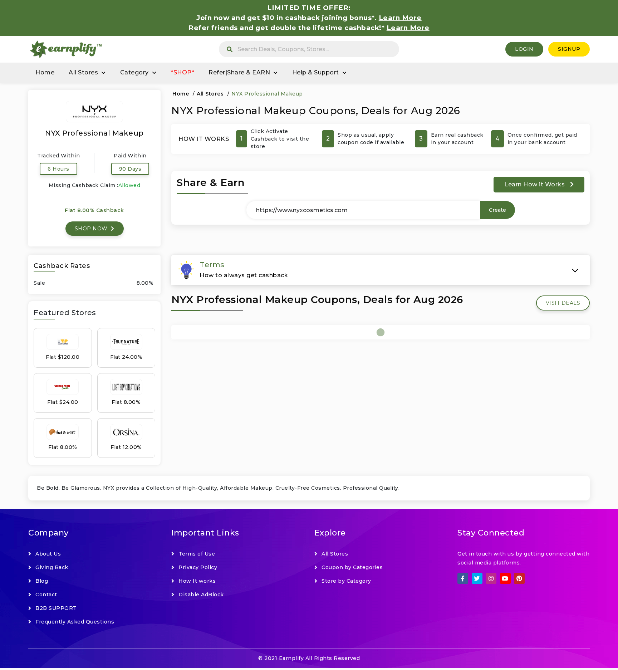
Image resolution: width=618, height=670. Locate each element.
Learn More (408, 28)
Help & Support (315, 72)
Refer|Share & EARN (239, 72)
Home (44, 72)
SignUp (569, 49)
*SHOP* (182, 72)
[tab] (380, 270)
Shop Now (92, 228)
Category (134, 72)
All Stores (83, 72)
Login (524, 49)
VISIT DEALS (563, 303)
